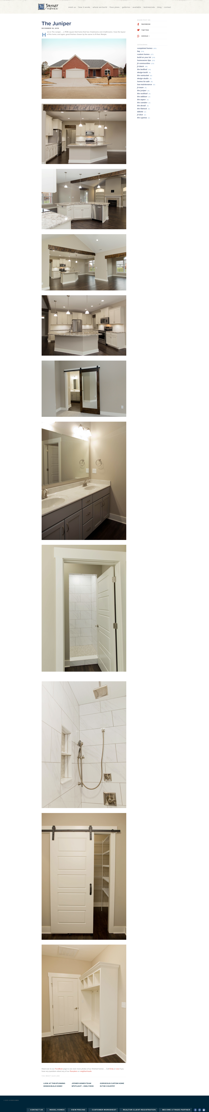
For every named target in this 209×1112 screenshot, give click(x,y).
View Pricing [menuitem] (78, 1110)
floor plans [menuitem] (114, 7)
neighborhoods (86, 1071)
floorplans (74, 1071)
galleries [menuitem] (126, 7)
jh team (142, 87)
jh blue (141, 115)
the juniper (143, 90)
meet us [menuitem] (72, 7)
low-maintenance (146, 84)
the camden (143, 103)
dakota (141, 112)
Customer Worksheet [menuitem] (104, 1110)
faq (140, 51)
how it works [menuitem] (84, 7)
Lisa (117, 1069)
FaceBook (59, 1069)
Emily (112, 1069)
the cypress (143, 118)
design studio (144, 78)
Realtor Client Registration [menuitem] (139, 1110)
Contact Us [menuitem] (36, 1110)
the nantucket (144, 75)
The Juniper (56, 23)
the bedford (144, 69)
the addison (143, 96)
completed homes (147, 48)
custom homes (145, 54)
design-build (144, 72)
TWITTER (145, 30)
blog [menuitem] (159, 7)
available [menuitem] (137, 7)
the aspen (143, 100)
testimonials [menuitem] (149, 7)
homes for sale (145, 81)
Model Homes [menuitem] (57, 1110)
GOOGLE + (145, 36)
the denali (143, 106)
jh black (142, 66)
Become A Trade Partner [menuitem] (176, 1110)
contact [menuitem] (167, 7)
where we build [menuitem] (100, 7)
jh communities (145, 63)
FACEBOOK (145, 24)
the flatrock (143, 109)
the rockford (144, 93)
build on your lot (146, 57)
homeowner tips (146, 60)
